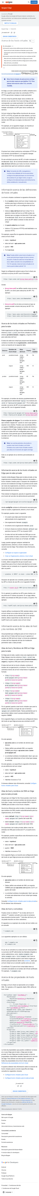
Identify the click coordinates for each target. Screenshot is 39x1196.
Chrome (3, 1170)
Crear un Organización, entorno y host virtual (19, 556)
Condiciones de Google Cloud (10, 1188)
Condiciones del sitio (15, 1185)
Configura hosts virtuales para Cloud (16, 1075)
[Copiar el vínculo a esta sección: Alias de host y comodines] (24, 909)
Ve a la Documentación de (11, 74)
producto (27, 961)
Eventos (3, 1120)
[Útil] (11, 32)
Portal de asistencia (7, 1142)
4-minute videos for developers (10, 1152)
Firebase (3, 1173)
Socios (3, 1123)
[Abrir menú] (3, 2)
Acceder (34, 2)
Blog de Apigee (5, 1155)
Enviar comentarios (9, 36)
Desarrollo (13, 29)
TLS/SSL (9, 85)
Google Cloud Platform (7, 1176)
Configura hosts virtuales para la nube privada (21, 901)
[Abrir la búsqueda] (29, 2)
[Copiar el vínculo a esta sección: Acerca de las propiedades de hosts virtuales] (11, 980)
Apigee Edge (6, 8)
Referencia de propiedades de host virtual (14, 1063)
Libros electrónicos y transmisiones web (12, 1126)
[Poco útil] (14, 32)
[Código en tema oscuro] (34, 277)
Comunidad (4, 1133)
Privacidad (4, 1185)
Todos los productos (7, 1179)
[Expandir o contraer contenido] (13, 46)
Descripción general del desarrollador (12, 1149)
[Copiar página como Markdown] (30, 40)
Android (3, 1167)
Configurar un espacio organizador (16, 553)
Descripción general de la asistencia (11, 1136)
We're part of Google (7, 1117)
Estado (3, 1139)
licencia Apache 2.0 (27, 1100)
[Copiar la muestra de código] (36, 277)
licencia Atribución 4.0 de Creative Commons (18, 1098)
